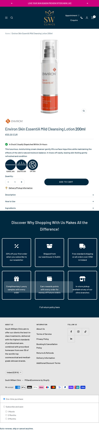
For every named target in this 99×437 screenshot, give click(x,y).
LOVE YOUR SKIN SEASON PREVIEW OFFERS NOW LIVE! (50, 3)
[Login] (87, 18)
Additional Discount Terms (48, 363)
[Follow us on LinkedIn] (71, 338)
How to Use (10, 201)
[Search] (12, 18)
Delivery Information (45, 358)
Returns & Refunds (45, 353)
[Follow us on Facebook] (71, 331)
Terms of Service (44, 334)
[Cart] (92, 17)
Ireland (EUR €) (13, 372)
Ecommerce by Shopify (40, 380)
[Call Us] (82, 18)
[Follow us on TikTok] (85, 331)
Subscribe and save (14, 406)
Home (7, 33)
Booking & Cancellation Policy (46, 346)
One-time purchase (14, 399)
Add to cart (66, 182)
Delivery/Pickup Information (20, 188)
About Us (40, 329)
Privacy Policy (42, 339)
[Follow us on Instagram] (78, 331)
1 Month (11, 411)
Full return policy (47, 307)
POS (26, 380)
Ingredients (10, 208)
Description (10, 194)
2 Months (11, 415)
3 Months (11, 418)
